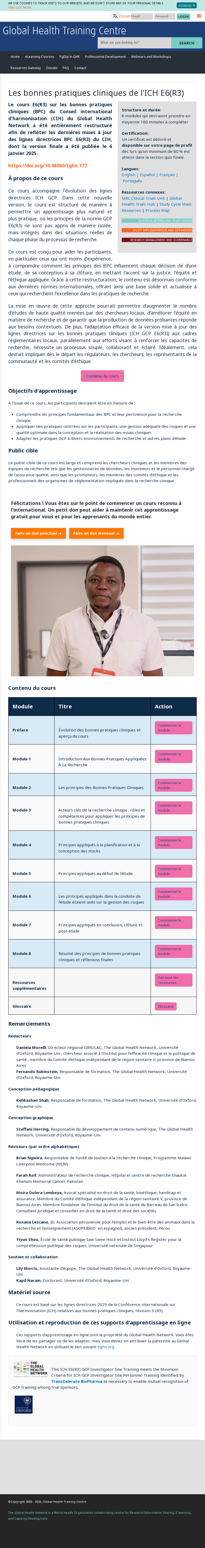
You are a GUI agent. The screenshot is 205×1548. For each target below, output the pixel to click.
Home (15, 56)
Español (147, 174)
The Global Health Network (42, 16)
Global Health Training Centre (64, 31)
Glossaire (166, 1006)
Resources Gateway (26, 68)
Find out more (19, 7)
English (128, 174)
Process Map (157, 210)
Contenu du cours (102, 376)
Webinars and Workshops (151, 56)
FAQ (66, 68)
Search (186, 43)
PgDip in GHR (70, 56)
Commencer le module (169, 756)
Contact (80, 68)
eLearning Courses (39, 56)
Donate (126, 15)
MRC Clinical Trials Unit (143, 198)
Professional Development (105, 56)
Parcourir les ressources (168, 980)
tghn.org (106, 1346)
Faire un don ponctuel (38, 533)
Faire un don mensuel (96, 533)
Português (132, 180)
